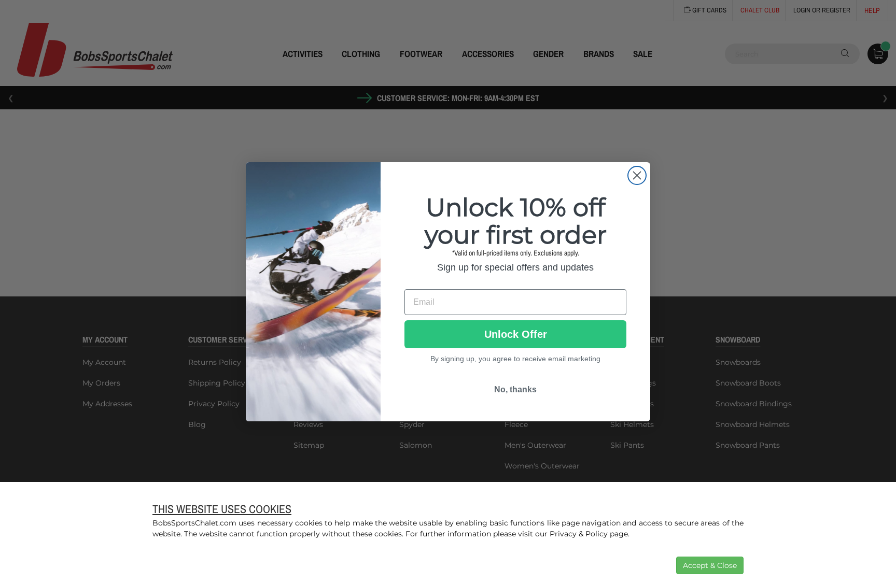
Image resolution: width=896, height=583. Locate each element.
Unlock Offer (515, 334)
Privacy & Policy (579, 533)
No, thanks (515, 389)
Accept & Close (710, 565)
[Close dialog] (637, 175)
